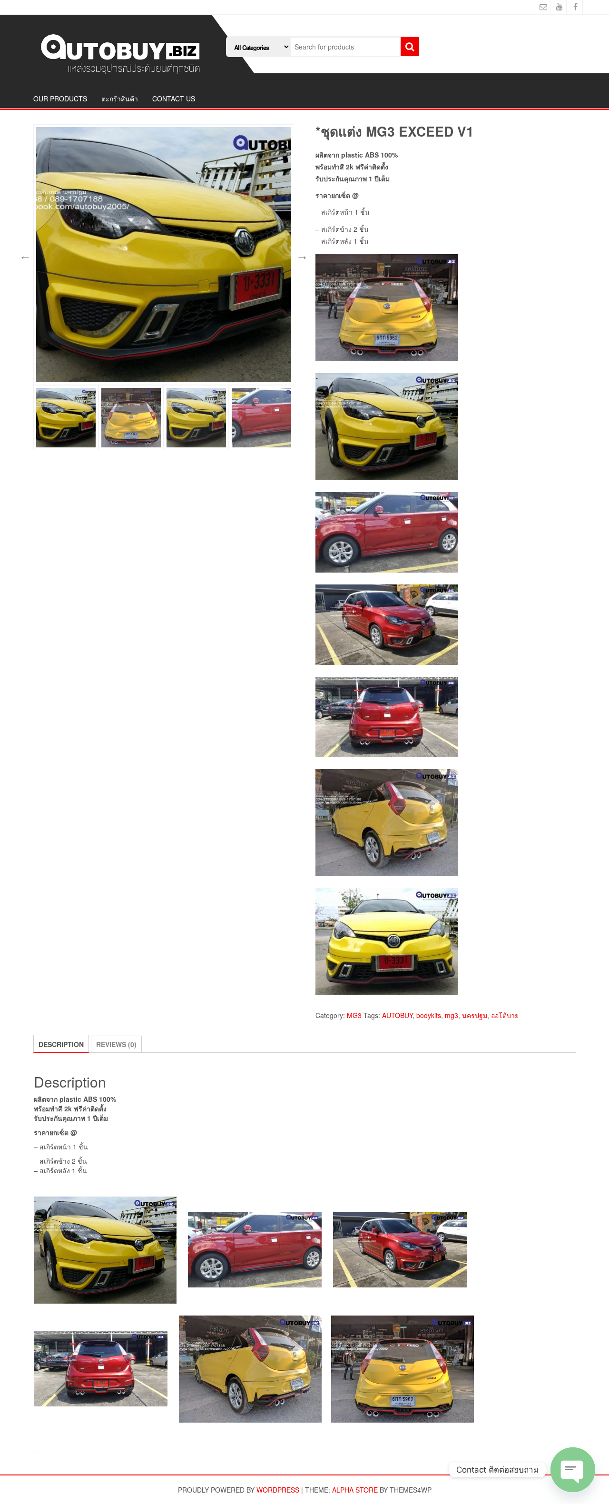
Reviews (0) (116, 1044)
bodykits (428, 1015)
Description (61, 1044)
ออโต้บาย (505, 1015)
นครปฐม (474, 1015)
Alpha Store (355, 1489)
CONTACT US (173, 98)
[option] (163, 254)
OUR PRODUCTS (60, 98)
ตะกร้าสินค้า (119, 98)
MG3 (354, 1015)
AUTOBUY (397, 1015)
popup (281, 373)
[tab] (61, 1044)
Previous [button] (24, 254)
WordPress (277, 1489)
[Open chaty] (572, 1469)
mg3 (451, 1015)
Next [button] (300, 254)
